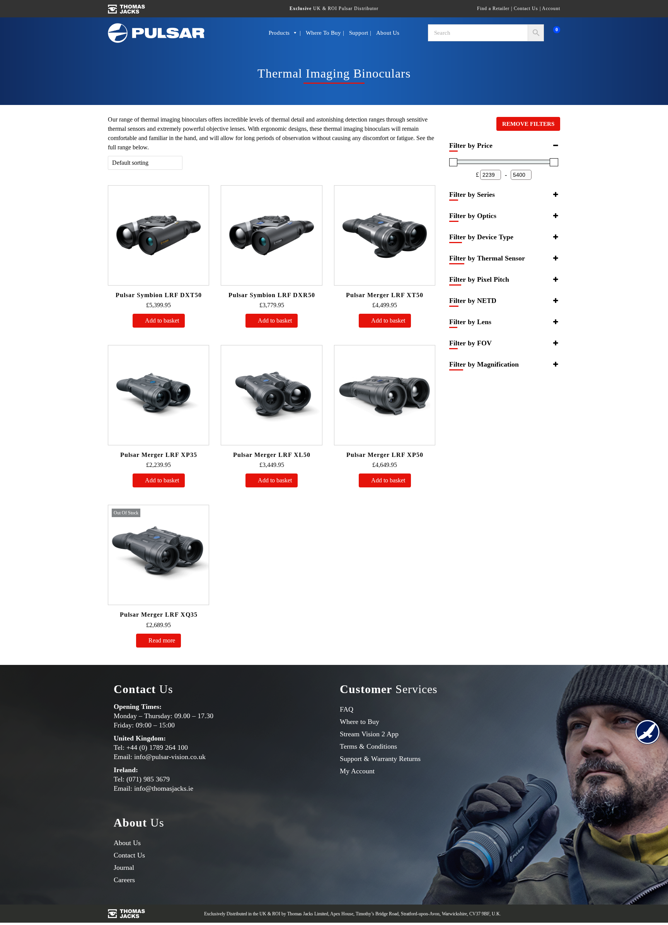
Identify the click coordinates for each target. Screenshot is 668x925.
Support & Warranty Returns (385, 758)
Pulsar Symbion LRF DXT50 (158, 295)
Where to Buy (323, 33)
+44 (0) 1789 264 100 (160, 748)
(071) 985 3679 (151, 780)
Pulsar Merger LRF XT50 (385, 295)
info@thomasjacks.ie (170, 789)
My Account (361, 771)
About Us (392, 33)
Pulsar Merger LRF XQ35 (159, 614)
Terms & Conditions (372, 746)
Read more (162, 640)
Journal (126, 869)
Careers (127, 881)
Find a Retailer (477, 8)
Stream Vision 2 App (373, 734)
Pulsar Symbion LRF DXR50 (272, 295)
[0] (550, 33)
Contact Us (516, 8)
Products (275, 33)
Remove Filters (532, 124)
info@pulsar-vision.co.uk (176, 757)
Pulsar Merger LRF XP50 (385, 454)
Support (361, 33)
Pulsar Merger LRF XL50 (271, 454)
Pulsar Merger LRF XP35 (159, 454)
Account (549, 8)
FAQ (347, 709)
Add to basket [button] (163, 320)
